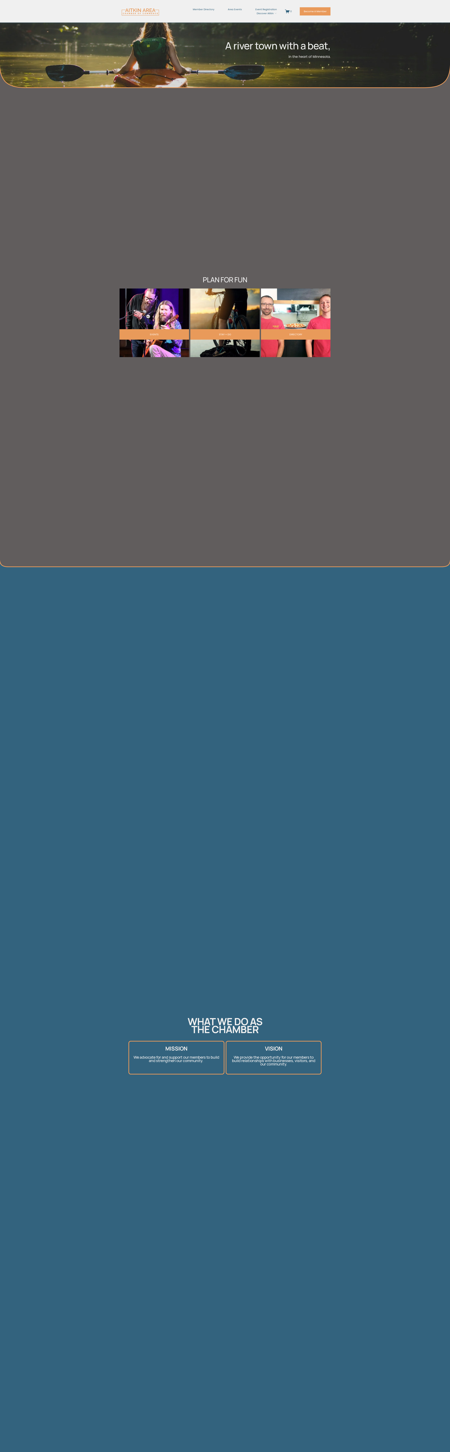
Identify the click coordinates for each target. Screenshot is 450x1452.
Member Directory (203, 9)
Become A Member (315, 11)
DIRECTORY (295, 334)
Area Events (235, 9)
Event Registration (266, 9)
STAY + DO (225, 334)
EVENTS (154, 334)
